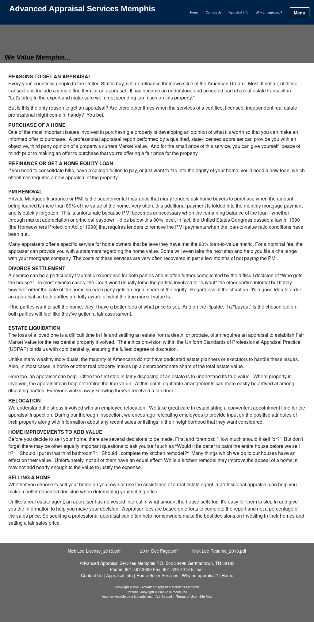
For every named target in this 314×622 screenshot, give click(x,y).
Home (194, 12)
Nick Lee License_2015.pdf (94, 551)
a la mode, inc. (142, 596)
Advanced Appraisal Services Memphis (82, 9)
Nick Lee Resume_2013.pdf (219, 551)
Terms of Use (186, 596)
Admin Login (164, 596)
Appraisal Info (238, 12)
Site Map (205, 596)
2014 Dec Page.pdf (159, 551)
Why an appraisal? (269, 12)
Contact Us (213, 12)
